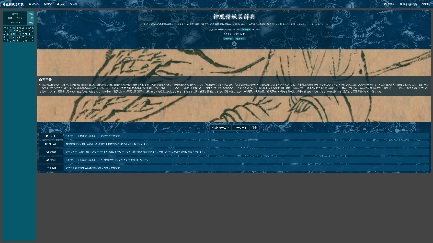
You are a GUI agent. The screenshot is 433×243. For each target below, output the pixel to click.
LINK (53, 168)
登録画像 (246, 29)
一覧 (31, 18)
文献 (53, 160)
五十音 (15, 13)
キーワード (15, 22)
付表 (31, 13)
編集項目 (240, 38)
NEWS (53, 144)
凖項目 (391, 4)
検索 (53, 152)
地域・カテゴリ (15, 18)
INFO (53, 136)
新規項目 (228, 38)
